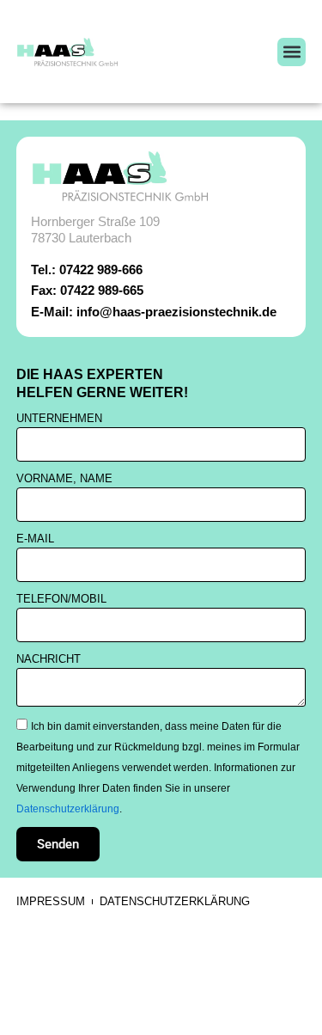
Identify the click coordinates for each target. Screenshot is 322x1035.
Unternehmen (59, 418)
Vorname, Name (64, 478)
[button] (291, 52)
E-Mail (35, 538)
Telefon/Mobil (61, 598)
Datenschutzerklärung (67, 808)
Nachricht (48, 658)
